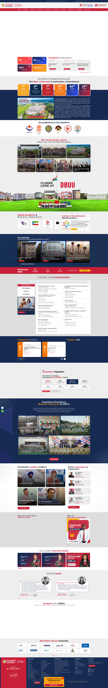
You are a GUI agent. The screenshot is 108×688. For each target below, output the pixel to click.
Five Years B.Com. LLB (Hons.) (71, 325)
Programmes (40, 9)
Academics (56, 9)
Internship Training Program (46, 663)
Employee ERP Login (78, 671)
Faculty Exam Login (78, 673)
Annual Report (43, 662)
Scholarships (60, 271)
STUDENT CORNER (78, 1)
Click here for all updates (84, 72)
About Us (26, 9)
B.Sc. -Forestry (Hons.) (43, 325)
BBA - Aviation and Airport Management (46, 302)
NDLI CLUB (43, 668)
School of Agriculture (58, 668)
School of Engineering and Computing (62, 661)
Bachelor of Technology (43, 287)
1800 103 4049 (91, 669)
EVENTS (50, 1)
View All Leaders (22, 508)
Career (42, 669)
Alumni (29, 663)
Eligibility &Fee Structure (35, 271)
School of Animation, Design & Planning (62, 669)
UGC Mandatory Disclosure (46, 674)
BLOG (83, 1)
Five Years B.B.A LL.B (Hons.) (70, 323)
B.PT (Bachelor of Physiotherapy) (71, 314)
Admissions (48, 9)
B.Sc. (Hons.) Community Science (45, 322)
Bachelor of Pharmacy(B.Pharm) (45, 306)
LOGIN (53, 1)
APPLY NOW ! (54, 685)
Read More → (27, 353)
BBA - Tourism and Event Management (46, 316)
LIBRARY (85, 1)
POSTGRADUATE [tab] (26, 288)
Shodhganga (30, 674)
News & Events (44, 667)
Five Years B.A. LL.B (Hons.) (70, 322)
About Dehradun (44, 666)
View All (53, 655)
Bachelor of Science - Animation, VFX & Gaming (48, 331)
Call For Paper (43, 673)
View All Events (54, 459)
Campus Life (30, 667)
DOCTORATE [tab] (26, 294)
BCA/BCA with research (43, 290)
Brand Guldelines (31, 678)
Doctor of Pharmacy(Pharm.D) (44, 308)
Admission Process (48, 271)
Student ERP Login (78, 672)
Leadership (30, 666)
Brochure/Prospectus (79, 663)
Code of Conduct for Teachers (33, 673)
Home (19, 9)
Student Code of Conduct (32, 672)
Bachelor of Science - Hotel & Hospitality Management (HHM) (49, 313)
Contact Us (87, 9)
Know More (74, 229)
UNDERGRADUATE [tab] (26, 285)
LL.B (66, 320)
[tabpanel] (69, 65)
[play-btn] (36, 563)
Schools (32, 9)
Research (63, 9)
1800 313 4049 (91, 670)
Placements (71, 9)
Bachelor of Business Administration (45, 296)
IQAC (47, 1)
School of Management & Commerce (61, 662)
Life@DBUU (79, 9)
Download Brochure (73, 270)
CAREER (56, 1)
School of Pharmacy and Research (61, 663)
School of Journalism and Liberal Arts (61, 666)
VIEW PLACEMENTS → (56, 391)
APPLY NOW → (46, 391)
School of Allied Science (59, 667)
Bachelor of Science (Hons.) (70, 306)
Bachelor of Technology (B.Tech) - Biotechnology (74, 307)
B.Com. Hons (41, 297)
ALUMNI (59, 1)
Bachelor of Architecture (70, 288)
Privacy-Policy (30, 668)
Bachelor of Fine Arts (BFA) (70, 294)
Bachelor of (67, 313)
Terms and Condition (31, 669)
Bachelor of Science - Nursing (71, 301)
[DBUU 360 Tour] (2, 407)
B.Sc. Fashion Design (69, 297)
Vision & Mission (44, 661)
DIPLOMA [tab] (26, 291)
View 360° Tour (33, 116)
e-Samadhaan (30, 677)
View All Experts (73, 507)
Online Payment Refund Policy (80, 666)
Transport (43, 672)
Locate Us (41, 116)
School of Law (57, 674)
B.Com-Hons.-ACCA (42, 299)
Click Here (37, 682)
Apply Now (85, 270)
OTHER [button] (62, 1)
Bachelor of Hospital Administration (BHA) (73, 316)
